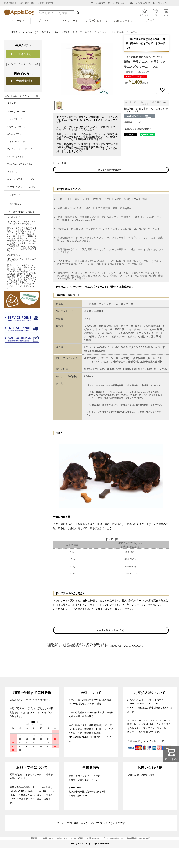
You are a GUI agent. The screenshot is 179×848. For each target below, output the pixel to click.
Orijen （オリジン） (16, 126)
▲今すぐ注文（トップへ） (111, 630)
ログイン (162, 3)
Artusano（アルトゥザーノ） (21, 179)
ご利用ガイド (47, 838)
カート (166, 10)
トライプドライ (14, 119)
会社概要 (33, 838)
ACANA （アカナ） (16, 134)
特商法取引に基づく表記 (138, 838)
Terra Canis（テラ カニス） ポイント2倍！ (45, 32)
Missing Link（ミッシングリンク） (21, 186)
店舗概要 (101, 3)
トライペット (13, 171)
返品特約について (132, 122)
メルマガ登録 (142, 3)
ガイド (155, 10)
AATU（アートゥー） (17, 111)
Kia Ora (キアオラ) (15, 156)
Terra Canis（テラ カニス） (20, 164)
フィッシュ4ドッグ (16, 141)
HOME (14, 32)
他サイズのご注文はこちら (110, 169)
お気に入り (144, 10)
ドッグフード (13, 195)
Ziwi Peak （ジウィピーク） (20, 149)
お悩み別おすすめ (15, 204)
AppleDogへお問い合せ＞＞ (142, 774)
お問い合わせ (120, 3)
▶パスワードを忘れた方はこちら (23, 64)
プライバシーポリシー (112, 838)
